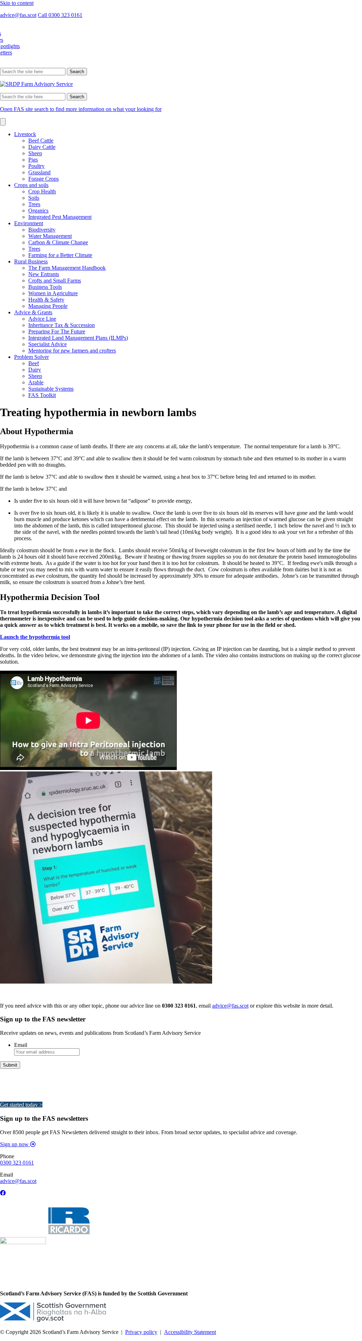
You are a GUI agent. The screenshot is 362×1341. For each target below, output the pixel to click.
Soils (33, 198)
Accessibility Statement (190, 1332)
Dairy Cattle (42, 147)
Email (20, 1045)
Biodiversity (42, 230)
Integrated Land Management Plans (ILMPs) (78, 338)
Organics (38, 211)
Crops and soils (31, 185)
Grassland (39, 172)
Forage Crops (43, 179)
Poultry (36, 166)
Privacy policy (141, 1332)
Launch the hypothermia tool (35, 637)
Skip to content (17, 3)
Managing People (48, 306)
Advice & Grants (33, 312)
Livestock (25, 134)
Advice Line (42, 319)
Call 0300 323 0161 (60, 15)
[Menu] (3, 122)
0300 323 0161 (17, 1163)
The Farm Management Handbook (67, 268)
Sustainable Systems (51, 389)
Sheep (35, 153)
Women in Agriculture (53, 293)
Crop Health (42, 191)
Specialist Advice (47, 344)
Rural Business (31, 261)
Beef (33, 363)
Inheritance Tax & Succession (61, 325)
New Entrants (43, 274)
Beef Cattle (40, 141)
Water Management (50, 236)
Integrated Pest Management (60, 217)
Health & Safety (46, 300)
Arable (35, 382)
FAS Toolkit (42, 395)
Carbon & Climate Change (58, 242)
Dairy (34, 370)
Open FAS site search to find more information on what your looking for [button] (81, 109)
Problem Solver (31, 357)
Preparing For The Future (56, 331)
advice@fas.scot (18, 15)
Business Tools (45, 287)
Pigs (33, 160)
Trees (34, 204)
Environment (28, 223)
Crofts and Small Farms (54, 281)
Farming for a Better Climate (60, 255)
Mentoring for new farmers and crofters (72, 351)
